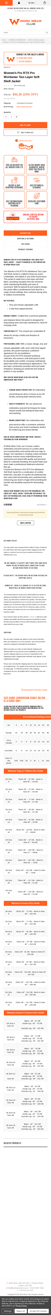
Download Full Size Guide (35, 690)
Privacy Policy (21, 1306)
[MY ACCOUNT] (19, 3)
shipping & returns (25, 238)
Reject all (21, 1311)
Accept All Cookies (38, 1311)
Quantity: (7, 112)
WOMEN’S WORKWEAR (17, 40)
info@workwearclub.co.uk (18, 1288)
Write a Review (9, 89)
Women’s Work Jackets (36, 40)
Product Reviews (25, 249)
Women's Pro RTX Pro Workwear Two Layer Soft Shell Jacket (24, 42)
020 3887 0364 (38, 1288)
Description (25, 233)
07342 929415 (25, 61)
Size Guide (25, 244)
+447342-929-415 (26, 1290)
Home (4, 40)
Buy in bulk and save (24, 107)
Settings (8, 1311)
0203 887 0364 (25, 58)
